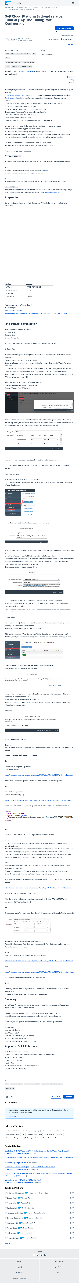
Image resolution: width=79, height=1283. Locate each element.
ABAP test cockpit (47, 1131)
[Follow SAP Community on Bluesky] (37, 1255)
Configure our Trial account (14, 95)
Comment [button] (68, 1097)
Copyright (19, 1267)
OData (7, 58)
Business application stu (32, 1138)
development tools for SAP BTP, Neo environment (20, 62)
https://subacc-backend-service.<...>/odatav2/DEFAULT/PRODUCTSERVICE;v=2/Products (38, 888)
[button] (65, 44)
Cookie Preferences (19, 1278)
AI (23, 1134)
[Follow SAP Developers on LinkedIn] (45, 1255)
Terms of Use (59, 1261)
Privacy (19, 1261)
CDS (7, 1084)
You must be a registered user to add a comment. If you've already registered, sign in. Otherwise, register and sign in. (38, 1111)
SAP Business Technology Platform (22, 66)
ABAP (7, 1131)
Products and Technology (23, 7)
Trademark (19, 1272)
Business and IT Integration (13, 1138)
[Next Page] (41, 1141)
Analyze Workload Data (34, 1134)
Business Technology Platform (51, 1138)
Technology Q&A (12, 1176)
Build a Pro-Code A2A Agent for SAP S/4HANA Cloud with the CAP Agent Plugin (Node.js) (37, 1151)
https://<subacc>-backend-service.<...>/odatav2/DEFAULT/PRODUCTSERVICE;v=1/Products (39, 775)
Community (17, 3)
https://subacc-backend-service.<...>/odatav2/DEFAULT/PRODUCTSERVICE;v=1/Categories (38, 800)
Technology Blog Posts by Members (19, 1182)
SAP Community (9, 7)
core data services (16, 1084)
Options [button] (56, 32)
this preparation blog (52, 192)
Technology (35, 7)
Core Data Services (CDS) (32, 1084)
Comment (12, 1116)
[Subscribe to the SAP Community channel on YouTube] (41, 1255)
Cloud (7, 66)
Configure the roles (12, 98)
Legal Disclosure (59, 1267)
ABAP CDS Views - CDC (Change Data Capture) (26, 1131)
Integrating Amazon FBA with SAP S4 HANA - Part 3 (23, 1180)
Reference (71, 82)
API (34, 54)
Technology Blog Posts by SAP (49, 7)
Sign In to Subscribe (64, 28)
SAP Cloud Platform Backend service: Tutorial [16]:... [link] (21, 9)
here (47, 170)
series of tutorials (26, 71)
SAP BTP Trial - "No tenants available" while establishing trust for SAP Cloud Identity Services (38, 1173)
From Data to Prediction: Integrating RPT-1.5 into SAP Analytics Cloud (30, 1167)
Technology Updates (47, 54)
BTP (60, 1134)
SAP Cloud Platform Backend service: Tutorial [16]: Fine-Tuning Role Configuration (34, 20)
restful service (10, 1088)
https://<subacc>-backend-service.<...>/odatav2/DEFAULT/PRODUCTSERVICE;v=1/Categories (39, 972)
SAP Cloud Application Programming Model (18, 54)
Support (59, 1272)
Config (72, 80)
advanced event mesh (12, 1134)
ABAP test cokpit (60, 1131)
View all (7, 1243)
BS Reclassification (50, 1134)
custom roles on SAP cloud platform (52, 1084)
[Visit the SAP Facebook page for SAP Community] (34, 1255)
